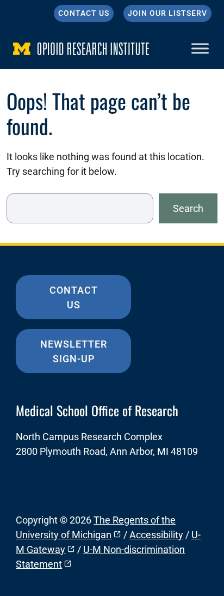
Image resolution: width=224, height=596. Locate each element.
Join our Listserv (167, 13)
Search (188, 208)
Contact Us (83, 13)
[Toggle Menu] (200, 48)
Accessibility (156, 534)
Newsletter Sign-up (73, 351)
